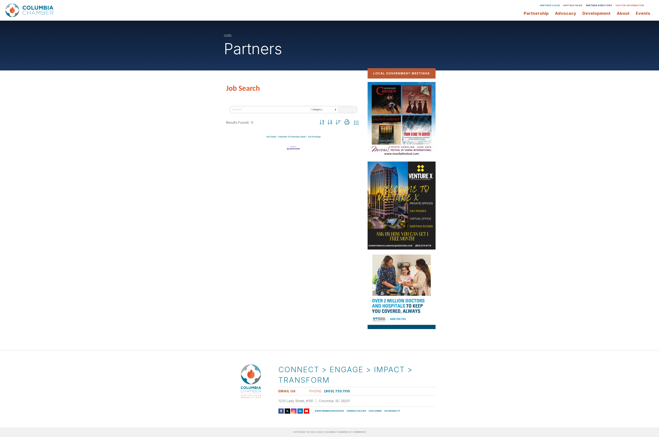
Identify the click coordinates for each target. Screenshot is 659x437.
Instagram (294, 411)
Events (643, 13)
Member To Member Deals (292, 137)
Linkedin (300, 411)
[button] (322, 123)
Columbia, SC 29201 (334, 401)
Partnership (536, 13)
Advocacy (565, 13)
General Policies (356, 411)
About (623, 13)
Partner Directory (599, 5)
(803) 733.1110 (337, 391)
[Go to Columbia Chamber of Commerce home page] (30, 10)
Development (596, 13)
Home (228, 35)
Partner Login (550, 5)
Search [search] (349, 109)
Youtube (306, 411)
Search (648, 5)
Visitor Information (630, 5)
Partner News (572, 5)
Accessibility (392, 411)
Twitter (287, 411)
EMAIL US (287, 391)
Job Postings (314, 137)
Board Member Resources (329, 411)
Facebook (281, 411)
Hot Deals (271, 137)
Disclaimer (375, 411)
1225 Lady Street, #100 (295, 401)
